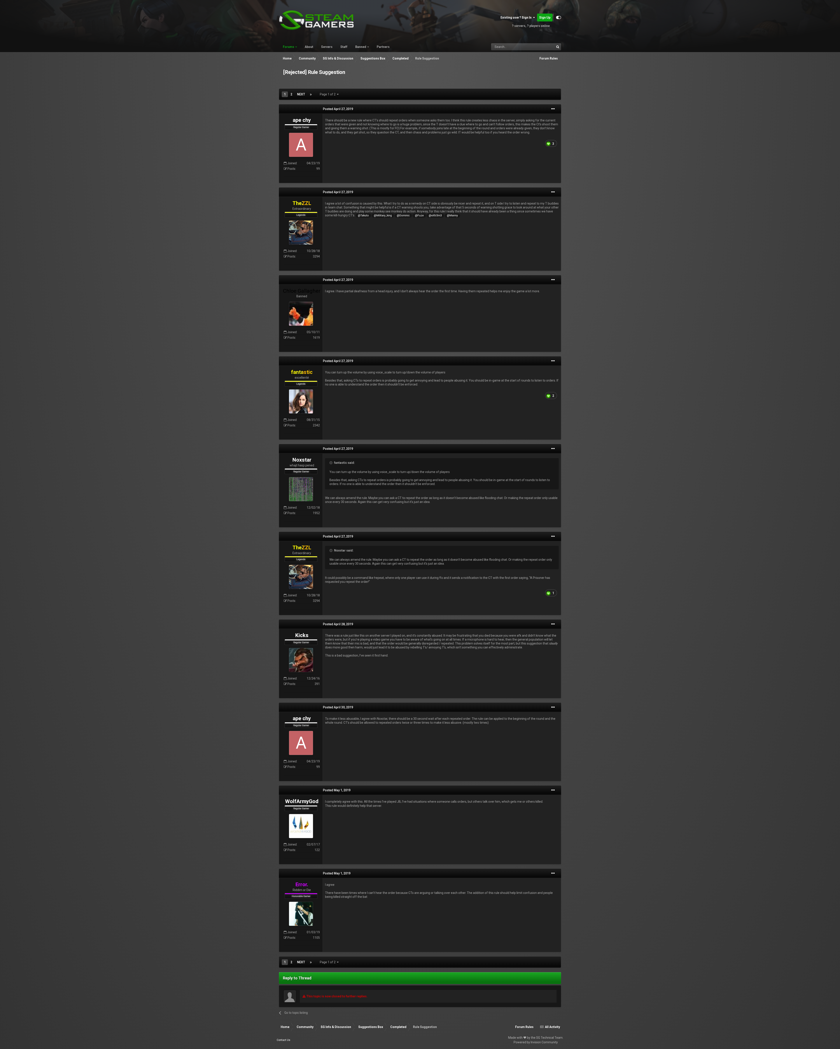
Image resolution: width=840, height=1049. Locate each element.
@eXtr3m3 (435, 215)
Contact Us (283, 1040)
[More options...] (553, 109)
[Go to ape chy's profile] (301, 145)
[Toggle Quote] (331, 462)
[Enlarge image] (548, 143)
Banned (360, 47)
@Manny (452, 215)
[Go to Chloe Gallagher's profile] (301, 314)
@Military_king (383, 215)
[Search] (557, 46)
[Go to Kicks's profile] (301, 660)
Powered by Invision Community (536, 1042)
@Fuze (419, 215)
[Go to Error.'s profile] (301, 914)
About (309, 47)
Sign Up (544, 17)
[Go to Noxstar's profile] (301, 489)
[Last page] (311, 94)
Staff (343, 47)
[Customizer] (558, 17)
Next (301, 94)
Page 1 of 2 (328, 94)
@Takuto (363, 215)
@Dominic (403, 215)
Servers (326, 47)
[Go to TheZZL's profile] (301, 233)
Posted (338, 109)
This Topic (542, 46)
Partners (383, 47)
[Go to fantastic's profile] (301, 401)
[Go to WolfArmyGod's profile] (301, 826)
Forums (288, 47)
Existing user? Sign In (516, 17)
